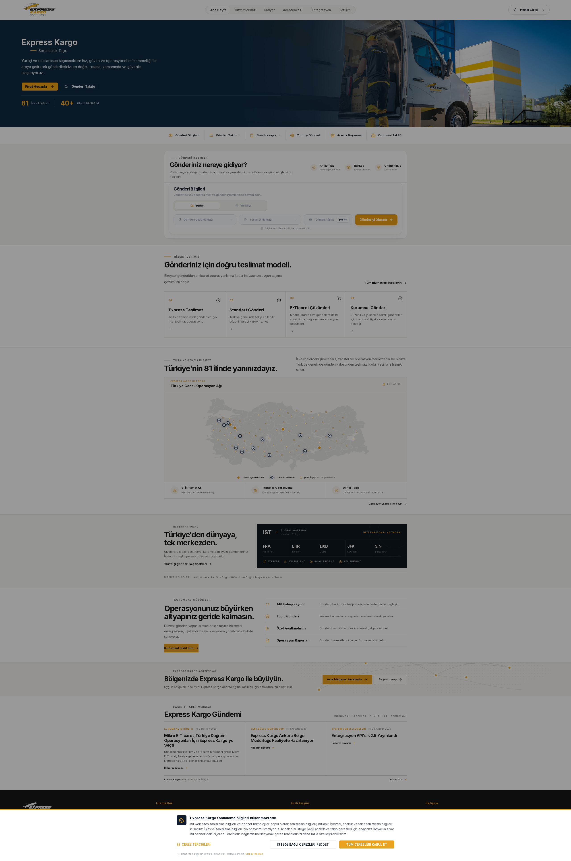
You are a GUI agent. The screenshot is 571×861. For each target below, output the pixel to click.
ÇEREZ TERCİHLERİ (196, 844)
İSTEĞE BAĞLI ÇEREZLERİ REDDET (303, 844)
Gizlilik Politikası (254, 854)
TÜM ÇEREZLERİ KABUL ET (366, 844)
